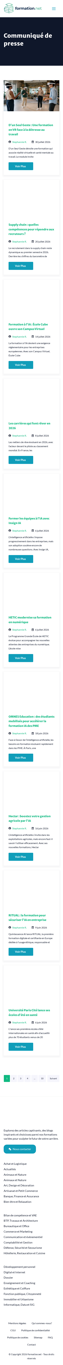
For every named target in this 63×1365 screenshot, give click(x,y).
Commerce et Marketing (18, 1231)
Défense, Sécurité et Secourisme (23, 1247)
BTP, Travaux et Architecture (21, 1220)
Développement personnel (19, 1266)
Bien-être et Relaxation (17, 1201)
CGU (13, 1330)
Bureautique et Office (16, 1226)
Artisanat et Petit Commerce (21, 1190)
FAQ (50, 1337)
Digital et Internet (14, 1272)
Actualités (10, 1169)
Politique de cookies (17, 1337)
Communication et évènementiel (23, 1237)
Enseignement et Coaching (19, 1283)
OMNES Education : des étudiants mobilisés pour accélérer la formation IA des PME (31, 721)
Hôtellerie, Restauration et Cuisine (24, 1253)
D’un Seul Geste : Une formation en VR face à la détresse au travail (31, 129)
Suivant (53, 1078)
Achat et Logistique (15, 1163)
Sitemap (38, 1337)
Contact (31, 1344)
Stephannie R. (19, 141)
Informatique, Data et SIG (19, 1304)
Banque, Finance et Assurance (21, 1196)
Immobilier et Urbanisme (18, 1299)
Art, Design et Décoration (19, 1185)
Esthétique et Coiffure (17, 1288)
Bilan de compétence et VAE (20, 1215)
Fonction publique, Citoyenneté (22, 1294)
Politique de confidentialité (35, 1330)
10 (42, 1078)
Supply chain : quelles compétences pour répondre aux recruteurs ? (31, 229)
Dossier (8, 1277)
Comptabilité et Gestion (18, 1242)
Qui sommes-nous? (42, 1323)
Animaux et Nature (15, 1174)
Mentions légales (17, 1323)
